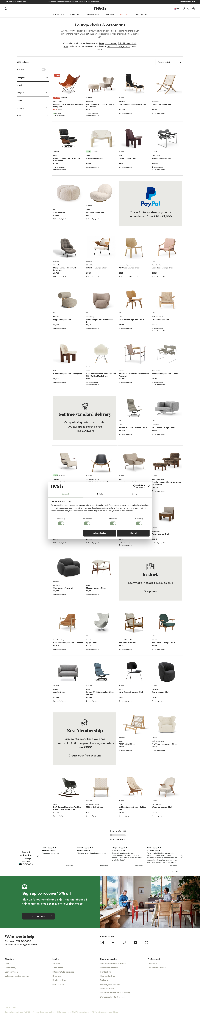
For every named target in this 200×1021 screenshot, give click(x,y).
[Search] (6, 8)
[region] (109, 856)
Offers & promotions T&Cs (105, 1011)
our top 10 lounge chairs (118, 46)
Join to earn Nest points (15, 2)
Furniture (58, 14)
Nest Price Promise (109, 967)
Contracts (141, 14)
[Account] (184, 8)
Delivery (104, 980)
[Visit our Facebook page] (113, 942)
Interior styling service (63, 971)
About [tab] (134, 494)
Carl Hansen (111, 43)
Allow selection (99, 533)
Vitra (66, 46)
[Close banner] (149, 486)
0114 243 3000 (23, 941)
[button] (38, 856)
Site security (63, 1011)
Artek (101, 43)
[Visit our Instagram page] (102, 942)
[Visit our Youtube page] (135, 942)
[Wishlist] (188, 8)
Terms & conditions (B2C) (17, 1011)
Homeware (93, 14)
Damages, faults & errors (112, 996)
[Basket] (193, 8)
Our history (10, 967)
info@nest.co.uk (28, 944)
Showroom (57, 967)
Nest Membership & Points (113, 963)
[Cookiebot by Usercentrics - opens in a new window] (135, 486)
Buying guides (59, 980)
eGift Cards (58, 984)
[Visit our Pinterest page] (124, 942)
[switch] (87, 523)
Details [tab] (100, 494)
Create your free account (85, 755)
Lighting (75, 14)
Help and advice (107, 976)
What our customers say (17, 976)
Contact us (105, 971)
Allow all (133, 533)
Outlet (124, 14)
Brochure (56, 976)
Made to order (107, 988)
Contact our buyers (157, 967)
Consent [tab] (65, 494)
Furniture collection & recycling (115, 992)
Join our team (11, 971)
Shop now (150, 591)
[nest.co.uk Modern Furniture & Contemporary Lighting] (100, 8)
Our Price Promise (187, 2)
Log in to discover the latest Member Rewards (99, 2)
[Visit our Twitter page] (146, 942)
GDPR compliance (80, 1011)
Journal (56, 963)
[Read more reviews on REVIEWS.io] (26, 864)
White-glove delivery (110, 984)
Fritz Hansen (124, 43)
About (8, 963)
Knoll (133, 43)
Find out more (84, 430)
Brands (109, 14)
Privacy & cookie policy (44, 1011)
